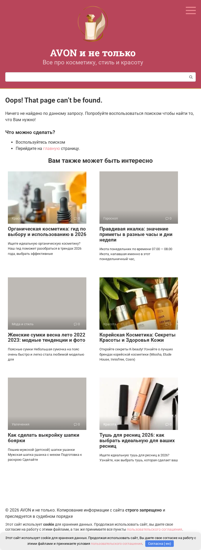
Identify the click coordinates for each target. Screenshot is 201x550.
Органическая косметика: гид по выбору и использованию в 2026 (47, 231)
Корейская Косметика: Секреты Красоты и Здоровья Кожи (137, 337)
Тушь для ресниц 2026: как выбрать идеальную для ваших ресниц (137, 440)
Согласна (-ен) (159, 544)
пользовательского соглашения (154, 529)
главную (51, 148)
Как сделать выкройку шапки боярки (43, 438)
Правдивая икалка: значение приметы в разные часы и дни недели (135, 234)
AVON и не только (93, 52)
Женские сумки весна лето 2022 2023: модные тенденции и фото (46, 337)
